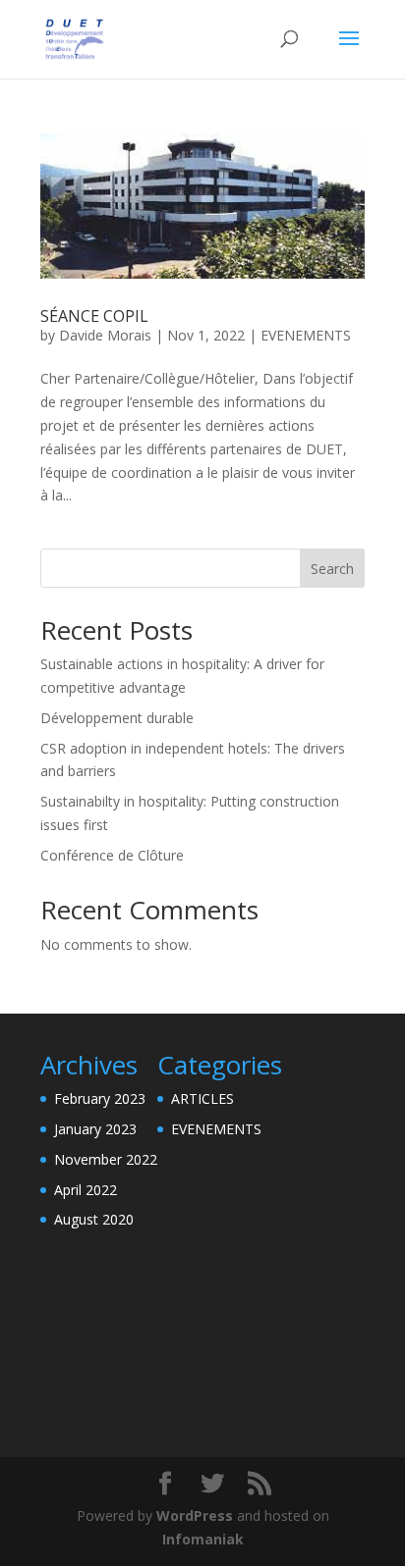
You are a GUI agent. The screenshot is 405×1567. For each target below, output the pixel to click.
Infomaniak (203, 1539)
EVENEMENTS (305, 335)
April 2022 (85, 1189)
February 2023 (99, 1098)
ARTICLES (202, 1098)
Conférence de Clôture (112, 855)
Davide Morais (105, 335)
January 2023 (95, 1129)
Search (332, 568)
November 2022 (105, 1159)
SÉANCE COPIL (94, 316)
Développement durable (117, 717)
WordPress (194, 1515)
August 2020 (94, 1219)
